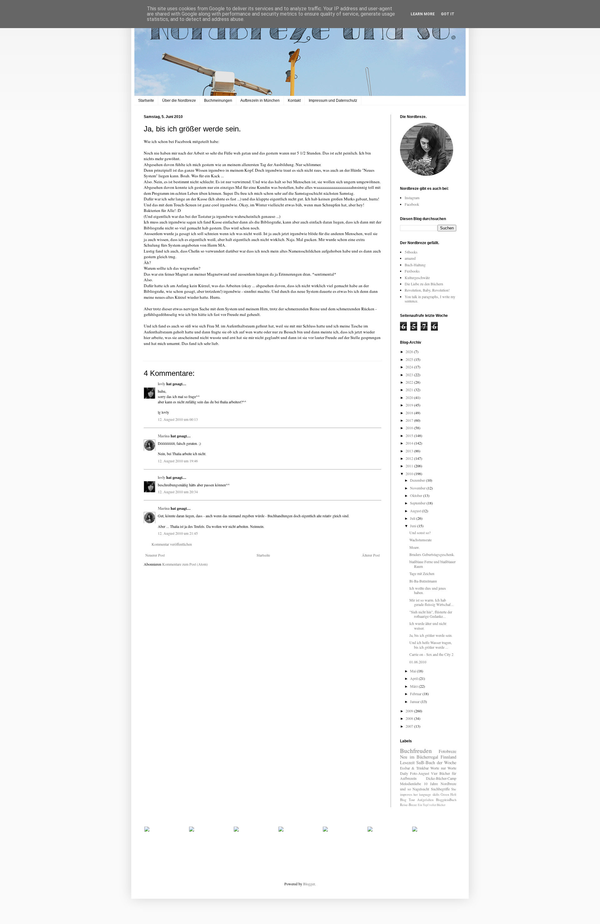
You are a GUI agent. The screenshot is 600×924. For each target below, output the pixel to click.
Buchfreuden (416, 750)
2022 (410, 382)
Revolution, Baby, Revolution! (427, 290)
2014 (410, 442)
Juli (413, 518)
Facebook (412, 204)
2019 (410, 404)
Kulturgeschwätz (417, 277)
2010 (410, 473)
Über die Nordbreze (179, 100)
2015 (410, 435)
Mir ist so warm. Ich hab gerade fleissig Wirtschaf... (431, 602)
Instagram (412, 197)
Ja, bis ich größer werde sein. (430, 635)
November (418, 487)
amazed (410, 258)
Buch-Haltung (415, 264)
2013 (410, 450)
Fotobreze (447, 751)
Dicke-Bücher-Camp (441, 778)
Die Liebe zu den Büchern (424, 283)
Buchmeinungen (218, 100)
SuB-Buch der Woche (436, 762)
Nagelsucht (420, 788)
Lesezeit (407, 762)
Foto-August (419, 773)
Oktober (416, 495)
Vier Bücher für (443, 773)
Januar (415, 701)
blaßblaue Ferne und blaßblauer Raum (432, 563)
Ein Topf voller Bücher (431, 805)
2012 (410, 458)
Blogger (309, 883)
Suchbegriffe (440, 788)
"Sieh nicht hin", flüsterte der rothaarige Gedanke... (430, 614)
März (414, 686)
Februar (416, 693)
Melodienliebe (410, 783)
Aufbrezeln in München (260, 100)
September (418, 502)
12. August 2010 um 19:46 (178, 460)
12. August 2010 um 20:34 (178, 491)
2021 (410, 389)
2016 (410, 427)
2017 (410, 420)
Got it (447, 14)
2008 (410, 718)
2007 (410, 726)
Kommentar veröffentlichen (172, 544)
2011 (410, 465)
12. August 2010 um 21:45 (178, 533)
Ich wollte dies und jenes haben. (427, 590)
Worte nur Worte (443, 767)
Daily (404, 773)
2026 (410, 351)
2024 (410, 366)
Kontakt (294, 100)
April (414, 678)
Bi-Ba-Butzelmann (423, 580)
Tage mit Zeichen (421, 573)
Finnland (448, 757)
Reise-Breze (408, 805)
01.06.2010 (417, 661)
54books (411, 251)
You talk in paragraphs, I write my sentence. (430, 298)
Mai (413, 670)
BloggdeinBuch (446, 800)
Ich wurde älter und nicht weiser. (427, 625)
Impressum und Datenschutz (333, 100)
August (416, 510)
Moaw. (414, 547)
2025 (410, 359)
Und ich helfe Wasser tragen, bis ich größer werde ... (430, 644)
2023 (410, 374)
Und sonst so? (420, 532)
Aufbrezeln (408, 778)
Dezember (418, 480)
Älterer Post (371, 555)
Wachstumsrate (420, 539)
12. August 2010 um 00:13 (178, 419)
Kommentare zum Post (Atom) (185, 564)
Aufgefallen (425, 800)
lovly (161, 383)
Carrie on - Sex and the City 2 (431, 654)
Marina (164, 436)
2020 (410, 397)
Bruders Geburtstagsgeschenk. (432, 554)
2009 (410, 710)
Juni (413, 525)
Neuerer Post (155, 555)
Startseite (146, 100)
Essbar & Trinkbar (414, 767)
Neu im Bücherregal (419, 757)
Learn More (423, 14)
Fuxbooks (412, 270)
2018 (410, 412)
